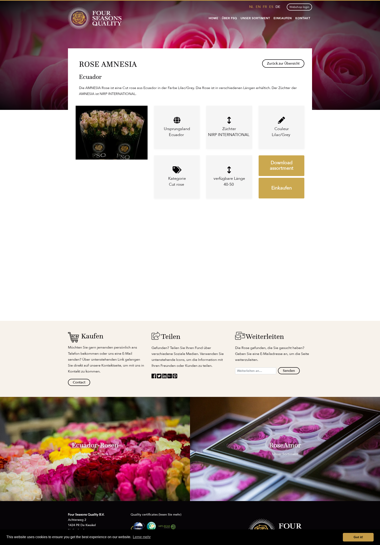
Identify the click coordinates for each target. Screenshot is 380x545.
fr (265, 6)
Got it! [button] (358, 537)
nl (251, 6)
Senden (289, 370)
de (278, 6)
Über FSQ (229, 18)
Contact (79, 382)
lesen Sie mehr (169, 514)
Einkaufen (283, 18)
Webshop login (299, 7)
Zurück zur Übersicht (283, 63)
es (271, 6)
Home (213, 18)
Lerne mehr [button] (142, 537)
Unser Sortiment (255, 18)
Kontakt (302, 18)
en (258, 6)
